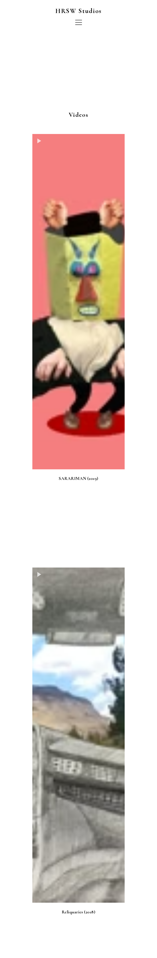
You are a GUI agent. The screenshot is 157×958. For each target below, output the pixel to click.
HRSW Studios (78, 11)
